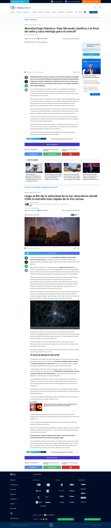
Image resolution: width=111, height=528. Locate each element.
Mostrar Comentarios (52, 144)
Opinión (54, 12)
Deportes (41, 12)
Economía (34, 12)
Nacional (19, 12)
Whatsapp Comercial (67, 519)
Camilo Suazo (35, 208)
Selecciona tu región (17, 1)
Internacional (26, 12)
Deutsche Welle (34, 202)
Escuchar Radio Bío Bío (92, 1)
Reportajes (13, 508)
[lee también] (36, 407)
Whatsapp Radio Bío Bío (93, 519)
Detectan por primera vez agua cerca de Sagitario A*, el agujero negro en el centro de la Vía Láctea (61, 405)
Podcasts (12, 12)
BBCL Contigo (69, 12)
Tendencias (47, 12)
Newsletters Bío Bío (58, 1)
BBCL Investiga (61, 12)
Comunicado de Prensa (33, 35)
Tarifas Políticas (14, 518)
